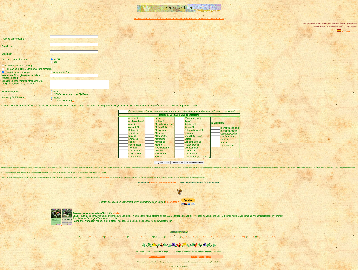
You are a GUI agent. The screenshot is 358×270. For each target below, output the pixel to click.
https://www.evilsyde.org (167, 182)
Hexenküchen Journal (224, 237)
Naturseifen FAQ (239, 237)
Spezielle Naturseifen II (207, 237)
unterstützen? (172, 202)
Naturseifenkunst (272, 237)
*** (73, 94)
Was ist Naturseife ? (96, 237)
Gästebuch (260, 237)
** (25, 97)
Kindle (116, 213)
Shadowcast (153, 182)
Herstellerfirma (104, 177)
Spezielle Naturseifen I (189, 237)
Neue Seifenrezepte (172, 237)
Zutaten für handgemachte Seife (116, 237)
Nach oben (83, 237)
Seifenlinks (251, 237)
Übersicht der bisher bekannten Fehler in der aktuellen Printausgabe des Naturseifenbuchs (179, 18)
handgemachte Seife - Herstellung (140, 237)
